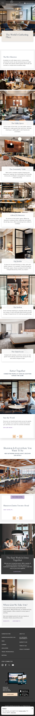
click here (13, 712)
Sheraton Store (6, 633)
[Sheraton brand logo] (11, 3)
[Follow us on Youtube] (13, 665)
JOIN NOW (16, 621)
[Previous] (14, 436)
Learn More (10, 694)
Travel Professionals (8, 651)
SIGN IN (5, 621)
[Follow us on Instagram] (2, 665)
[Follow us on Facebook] (5, 665)
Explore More (7, 427)
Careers (4, 644)
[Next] (20, 436)
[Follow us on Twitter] (9, 665)
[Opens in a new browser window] (24, 691)
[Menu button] (3, 3)
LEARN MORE (17, 571)
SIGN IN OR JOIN (29, 3)
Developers (5, 648)
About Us (22, 633)
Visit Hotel (7, 509)
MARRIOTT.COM (23, 642)
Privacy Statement (24, 649)
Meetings (4, 655)
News (3, 641)
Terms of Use (23, 645)
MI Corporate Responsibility (23, 638)
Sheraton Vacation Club (8, 637)
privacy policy (22, 711)
